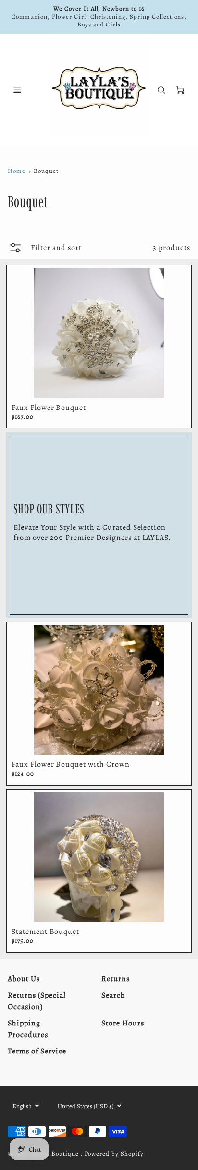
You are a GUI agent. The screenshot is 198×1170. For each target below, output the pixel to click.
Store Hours (122, 1023)
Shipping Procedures (28, 1029)
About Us (24, 978)
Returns (115, 978)
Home (16, 171)
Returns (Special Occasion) (36, 1001)
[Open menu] (17, 90)
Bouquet (46, 171)
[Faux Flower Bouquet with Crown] (99, 690)
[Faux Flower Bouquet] (99, 333)
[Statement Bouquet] (99, 857)
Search (113, 995)
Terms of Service (37, 1051)
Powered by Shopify (114, 1153)
